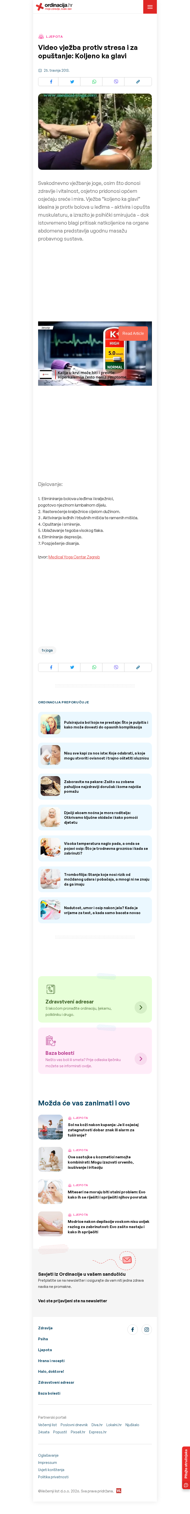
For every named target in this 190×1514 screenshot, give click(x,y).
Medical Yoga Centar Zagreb (74, 556)
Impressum (47, 1462)
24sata (43, 1432)
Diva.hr (97, 1425)
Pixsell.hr (78, 1432)
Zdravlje (45, 1328)
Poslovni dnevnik (74, 1425)
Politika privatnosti (53, 1477)
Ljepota (45, 1350)
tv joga (47, 650)
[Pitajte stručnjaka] (186, 1467)
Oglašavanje (48, 1455)
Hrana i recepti (51, 1361)
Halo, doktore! (51, 1371)
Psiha (43, 1339)
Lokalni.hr (114, 1425)
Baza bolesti (49, 1393)
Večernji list (47, 1425)
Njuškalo (132, 1425)
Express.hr (98, 1432)
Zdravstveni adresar (56, 1382)
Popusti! (60, 1432)
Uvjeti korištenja (51, 1470)
